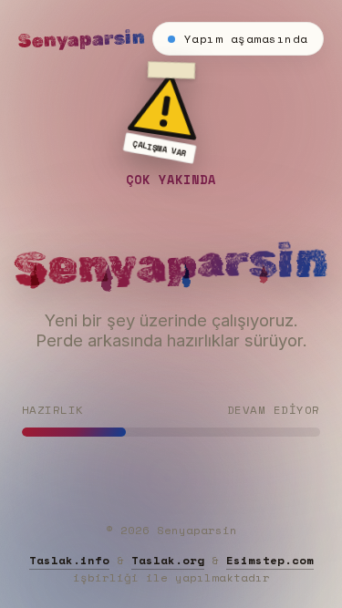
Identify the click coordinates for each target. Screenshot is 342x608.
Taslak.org (167, 560)
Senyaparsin (82, 39)
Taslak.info (69, 560)
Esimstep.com (270, 560)
